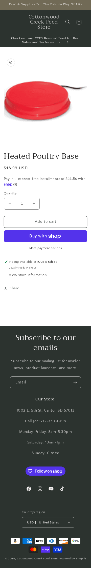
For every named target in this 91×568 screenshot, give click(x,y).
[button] (10, 22)
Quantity (10, 193)
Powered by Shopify (72, 558)
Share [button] (14, 288)
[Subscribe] (75, 382)
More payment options (45, 248)
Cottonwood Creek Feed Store (37, 558)
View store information (28, 275)
